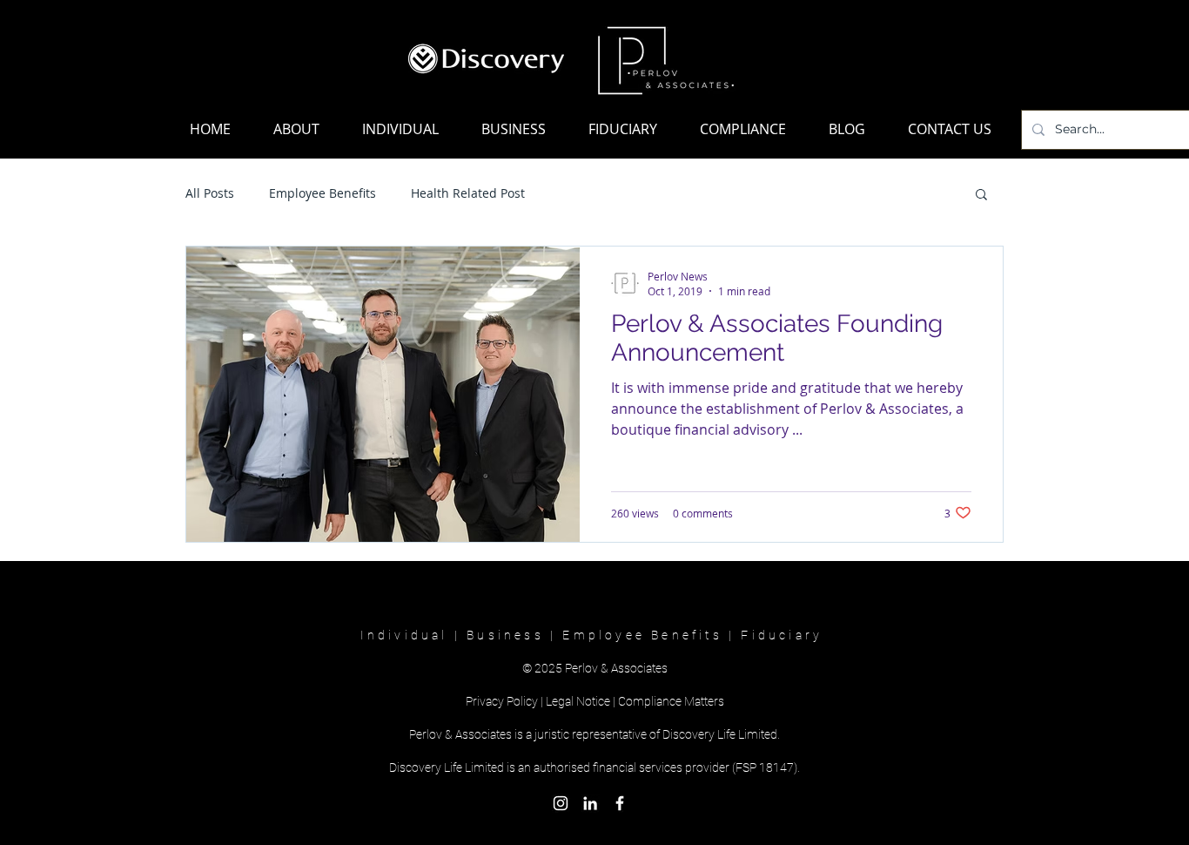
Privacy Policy (502, 701)
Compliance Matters (671, 701)
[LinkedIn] (590, 803)
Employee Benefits (322, 193)
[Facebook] (619, 803)
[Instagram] (560, 803)
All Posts (209, 193)
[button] (981, 195)
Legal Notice (578, 701)
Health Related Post (468, 193)
